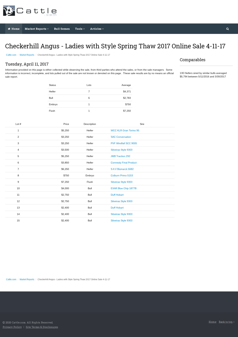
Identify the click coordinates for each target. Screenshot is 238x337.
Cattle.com (11, 55)
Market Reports (27, 55)
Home (15, 28)
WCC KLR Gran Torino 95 (125, 130)
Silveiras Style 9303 (121, 149)
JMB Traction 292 (120, 156)
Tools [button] (79, 28)
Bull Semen (62, 28)
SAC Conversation (121, 136)
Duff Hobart (117, 194)
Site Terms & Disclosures (42, 327)
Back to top (226, 321)
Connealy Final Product (124, 162)
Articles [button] (96, 28)
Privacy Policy (12, 327)
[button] (228, 28)
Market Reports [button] (36, 28)
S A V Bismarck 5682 (122, 169)
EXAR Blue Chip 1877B (123, 188)
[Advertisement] (172, 11)
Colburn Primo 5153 (122, 175)
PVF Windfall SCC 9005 (124, 143)
